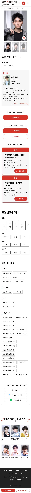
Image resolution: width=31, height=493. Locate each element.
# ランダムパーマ (8, 307)
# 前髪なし (16, 277)
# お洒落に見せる (8, 354)
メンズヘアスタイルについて (11, 477)
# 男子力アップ (7, 374)
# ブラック (18, 292)
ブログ (11, 479)
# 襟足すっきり (22, 334)
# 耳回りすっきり (8, 334)
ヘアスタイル (10, 8)
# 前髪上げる (7, 273)
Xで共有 (17, 390)
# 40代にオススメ (8, 330)
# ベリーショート (20, 273)
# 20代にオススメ (8, 321)
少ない (6, 245)
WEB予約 (9, 490)
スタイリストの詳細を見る (19, 103)
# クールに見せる (8, 358)
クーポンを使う (21, 171)
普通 (15, 237)
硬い (25, 237)
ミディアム (24, 470)
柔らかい (6, 237)
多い (25, 245)
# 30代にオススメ (8, 325)
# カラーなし (7, 292)
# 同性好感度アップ (9, 370)
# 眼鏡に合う (23, 362)
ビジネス (16, 473)
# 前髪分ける (7, 281)
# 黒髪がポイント (21, 374)
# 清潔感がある (7, 317)
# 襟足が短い (19, 281)
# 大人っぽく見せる (9, 342)
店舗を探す (15, 117)
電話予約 (16, 137)
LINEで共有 (17, 400)
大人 (22, 473)
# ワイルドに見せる (9, 346)
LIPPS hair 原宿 (15, 83)
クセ (25, 252)
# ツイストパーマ (8, 303)
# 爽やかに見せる (8, 350)
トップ (3, 8)
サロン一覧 (24, 477)
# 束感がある (21, 330)
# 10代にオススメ (21, 317)
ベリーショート (8, 470)
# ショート (6, 277)
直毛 (6, 252)
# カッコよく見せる (9, 362)
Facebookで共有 (17, 395)
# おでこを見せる (8, 338)
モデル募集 (18, 479)
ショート (16, 470)
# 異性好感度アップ (9, 366)
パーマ (10, 473)
